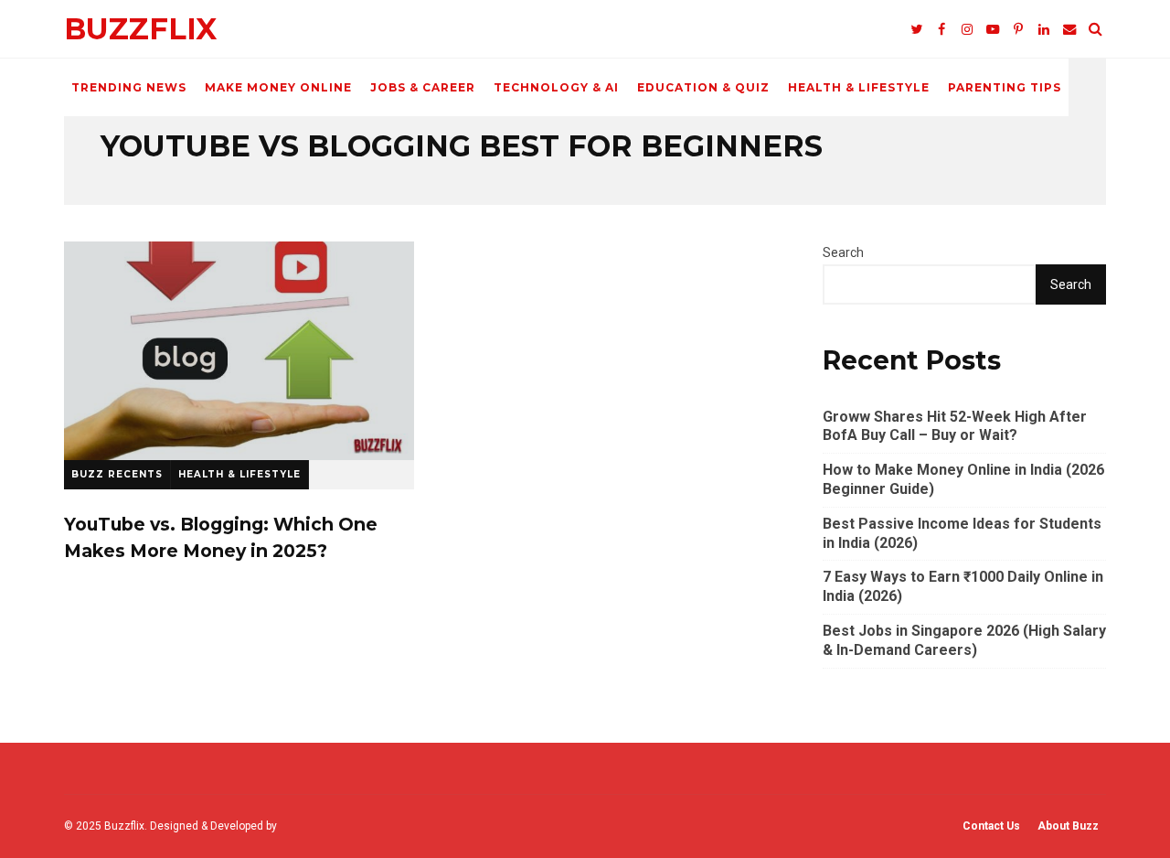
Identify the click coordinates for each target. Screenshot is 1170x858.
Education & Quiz (703, 87)
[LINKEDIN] (1044, 29)
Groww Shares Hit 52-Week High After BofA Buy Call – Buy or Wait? (955, 426)
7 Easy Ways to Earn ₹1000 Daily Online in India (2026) (963, 586)
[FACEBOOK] (941, 29)
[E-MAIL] (1069, 29)
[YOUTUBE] (993, 29)
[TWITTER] (916, 29)
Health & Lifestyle (859, 87)
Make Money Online (278, 87)
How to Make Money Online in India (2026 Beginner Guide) (963, 479)
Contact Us (991, 826)
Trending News (128, 87)
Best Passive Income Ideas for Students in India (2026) (962, 533)
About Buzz (1068, 826)
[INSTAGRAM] (967, 29)
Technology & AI (556, 87)
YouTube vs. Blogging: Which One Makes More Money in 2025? (239, 350)
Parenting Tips (1004, 87)
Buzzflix (140, 29)
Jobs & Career (422, 87)
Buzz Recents (117, 474)
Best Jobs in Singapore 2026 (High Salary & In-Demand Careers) (964, 640)
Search (843, 252)
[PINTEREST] (1018, 29)
